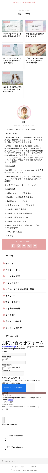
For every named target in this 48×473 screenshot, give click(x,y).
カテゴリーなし (13, 270)
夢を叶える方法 (13, 302)
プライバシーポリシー (19, 467)
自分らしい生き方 (14, 328)
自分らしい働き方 (14, 321)
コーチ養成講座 (13, 276)
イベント (10, 263)
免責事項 (33, 467)
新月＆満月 (11, 315)
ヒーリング (11, 296)
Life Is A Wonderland (24, 2)
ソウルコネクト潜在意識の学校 (20, 289)
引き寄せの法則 (13, 308)
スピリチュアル (13, 283)
